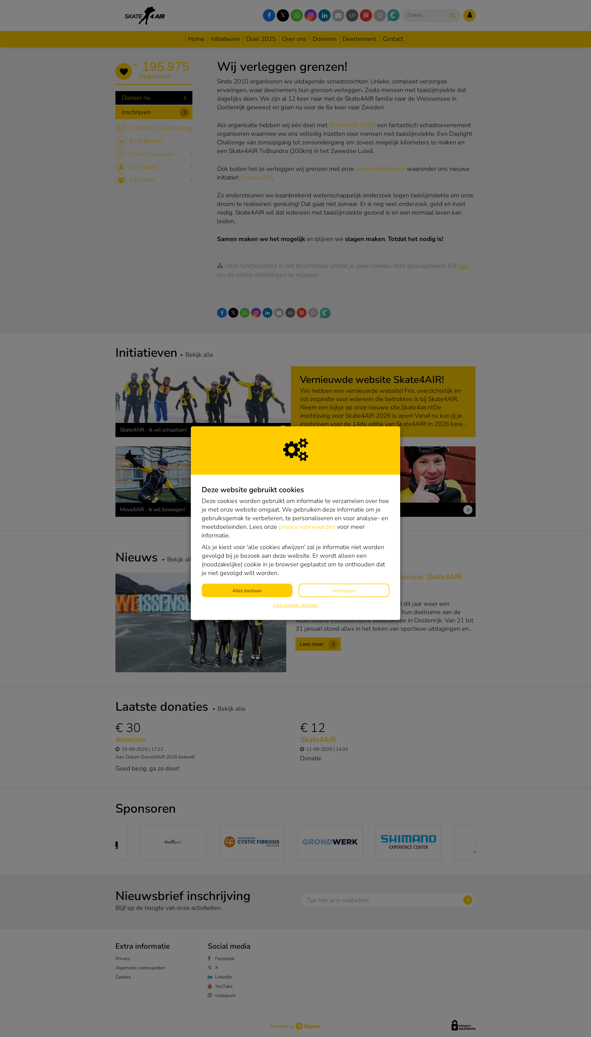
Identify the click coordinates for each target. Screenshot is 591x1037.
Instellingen (344, 591)
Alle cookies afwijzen (295, 605)
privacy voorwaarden (307, 527)
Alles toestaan (247, 591)
